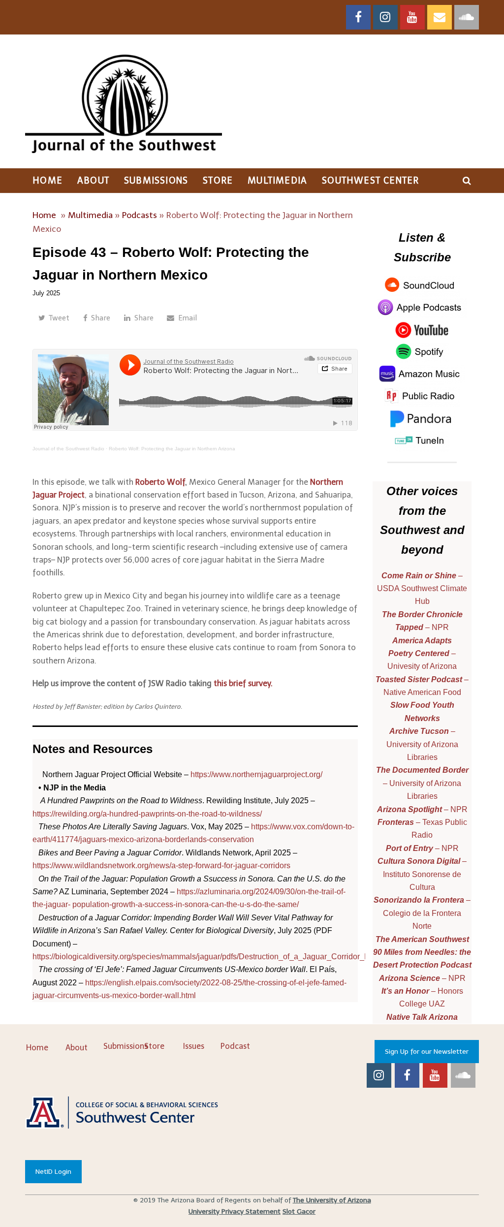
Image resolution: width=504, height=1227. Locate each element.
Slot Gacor (299, 1211)
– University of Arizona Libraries (422, 783)
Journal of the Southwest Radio (68, 448)
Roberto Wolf (160, 482)
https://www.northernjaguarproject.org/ (256, 774)
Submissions (125, 1046)
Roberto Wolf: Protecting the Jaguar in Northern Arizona (172, 448)
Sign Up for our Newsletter (427, 1051)
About (76, 1047)
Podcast (235, 1046)
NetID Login (53, 1171)
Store (154, 1046)
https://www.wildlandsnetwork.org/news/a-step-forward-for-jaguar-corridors (161, 865)
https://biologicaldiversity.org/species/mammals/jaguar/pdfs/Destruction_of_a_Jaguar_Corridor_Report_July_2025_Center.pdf (250, 956)
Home (44, 215)
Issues (193, 1046)
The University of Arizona (332, 1200)
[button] (53, 318)
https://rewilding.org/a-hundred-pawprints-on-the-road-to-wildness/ (147, 814)
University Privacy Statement (235, 1211)
